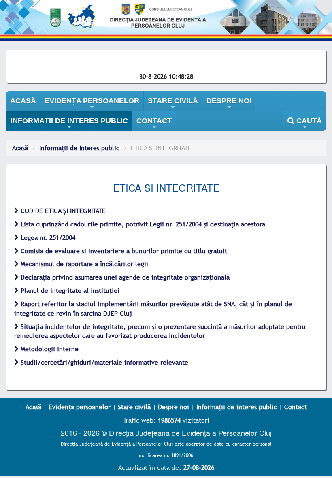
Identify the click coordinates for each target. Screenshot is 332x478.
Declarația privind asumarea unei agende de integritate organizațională (124, 277)
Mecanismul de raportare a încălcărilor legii (83, 263)
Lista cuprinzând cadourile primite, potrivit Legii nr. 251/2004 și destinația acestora (142, 224)
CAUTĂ (308, 124)
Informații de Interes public (79, 147)
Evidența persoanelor (80, 406)
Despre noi (173, 406)
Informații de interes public (236, 406)
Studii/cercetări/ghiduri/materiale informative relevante (103, 362)
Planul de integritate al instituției (69, 290)
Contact (295, 406)
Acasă (20, 147)
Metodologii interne (49, 348)
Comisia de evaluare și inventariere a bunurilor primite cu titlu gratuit (123, 250)
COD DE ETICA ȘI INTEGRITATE (62, 210)
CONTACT (154, 124)
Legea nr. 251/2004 (47, 237)
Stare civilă (134, 406)
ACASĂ (23, 101)
